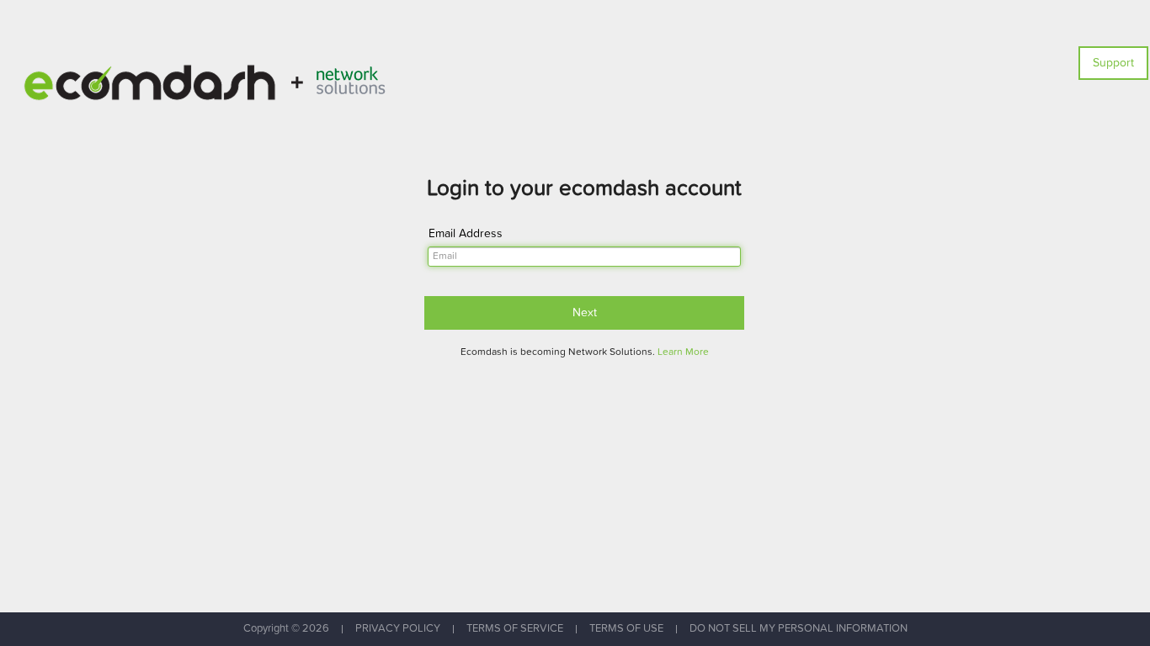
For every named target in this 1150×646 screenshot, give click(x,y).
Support (1113, 63)
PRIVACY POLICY (397, 629)
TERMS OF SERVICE (514, 629)
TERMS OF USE (626, 629)
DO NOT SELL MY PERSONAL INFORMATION (798, 629)
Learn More (683, 352)
